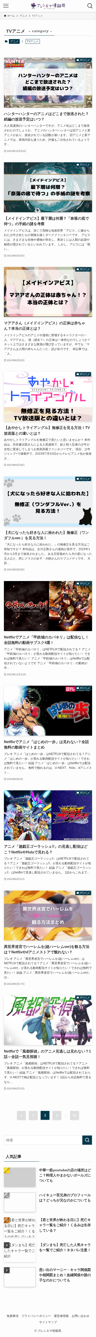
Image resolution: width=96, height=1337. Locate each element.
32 (75, 1115)
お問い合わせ (80, 1315)
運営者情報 (61, 1315)
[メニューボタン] (6, 6)
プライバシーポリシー (36, 1315)
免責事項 (12, 1315)
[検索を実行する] (87, 1140)
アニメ (14, 41)
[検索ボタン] (90, 6)
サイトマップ (48, 1322)
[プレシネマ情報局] (48, 6)
